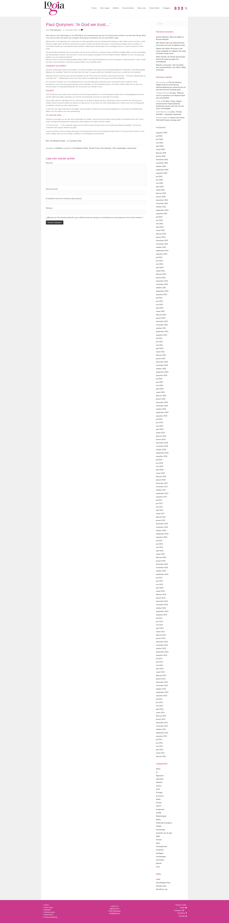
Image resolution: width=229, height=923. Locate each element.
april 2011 (159, 749)
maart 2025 (160, 190)
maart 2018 (160, 473)
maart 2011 (160, 753)
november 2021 (162, 325)
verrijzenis (160, 850)
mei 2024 (159, 224)
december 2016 (162, 524)
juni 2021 (159, 342)
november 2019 (162, 406)
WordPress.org (161, 889)
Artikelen (58, 148)
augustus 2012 (161, 696)
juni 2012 (159, 702)
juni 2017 (159, 503)
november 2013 (162, 645)
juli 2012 (159, 699)
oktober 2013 (161, 648)
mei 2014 (159, 625)
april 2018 (160, 470)
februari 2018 (161, 476)
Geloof (158, 806)
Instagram (178, 910)
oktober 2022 (161, 288)
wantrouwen (131, 148)
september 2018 (162, 453)
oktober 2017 (161, 490)
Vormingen (160, 860)
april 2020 (160, 389)
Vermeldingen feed (163, 883)
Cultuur (158, 786)
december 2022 (162, 281)
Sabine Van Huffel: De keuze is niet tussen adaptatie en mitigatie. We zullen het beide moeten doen (171, 51)
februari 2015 (161, 594)
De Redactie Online (80, 148)
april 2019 (160, 429)
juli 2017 (159, 500)
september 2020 (162, 372)
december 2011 (162, 723)
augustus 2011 (161, 736)
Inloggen (166, 8)
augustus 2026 (161, 133)
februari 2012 (161, 716)
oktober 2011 (161, 729)
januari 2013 (160, 679)
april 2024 (160, 227)
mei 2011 (159, 746)
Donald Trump (94, 148)
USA (114, 148)
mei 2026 (159, 143)
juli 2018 (159, 460)
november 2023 (162, 244)
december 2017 (162, 483)
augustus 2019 (161, 416)
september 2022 (162, 291)
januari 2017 (160, 520)
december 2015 (162, 564)
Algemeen (160, 776)
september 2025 (162, 170)
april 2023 (160, 267)
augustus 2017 (161, 497)
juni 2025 (159, 180)
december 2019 (162, 402)
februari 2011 (161, 756)
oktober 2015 (161, 571)
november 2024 (162, 203)
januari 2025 (160, 197)
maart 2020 (160, 392)
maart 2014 (160, 632)
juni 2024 (159, 220)
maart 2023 (160, 271)
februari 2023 (161, 274)
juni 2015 (159, 581)
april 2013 (160, 669)
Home (94, 8)
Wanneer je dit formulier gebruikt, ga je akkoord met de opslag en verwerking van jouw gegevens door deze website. (95, 217)
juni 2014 (159, 621)
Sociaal (158, 840)
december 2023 (162, 240)
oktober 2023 (161, 247)
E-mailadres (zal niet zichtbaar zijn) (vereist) (63, 198)
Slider (158, 836)
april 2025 (160, 187)
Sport (158, 843)
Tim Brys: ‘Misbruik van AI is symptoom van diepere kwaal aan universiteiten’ (170, 95)
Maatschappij (161, 816)
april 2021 (160, 348)
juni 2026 (159, 139)
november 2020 (162, 365)
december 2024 (162, 200)
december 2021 (162, 321)
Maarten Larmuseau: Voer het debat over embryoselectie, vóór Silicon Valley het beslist (171, 67)
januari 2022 (160, 318)
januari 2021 (160, 358)
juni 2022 (159, 301)
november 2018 (162, 446)
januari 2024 (160, 237)
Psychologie (160, 830)
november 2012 (162, 685)
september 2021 (162, 331)
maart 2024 (160, 230)
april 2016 (160, 551)
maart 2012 (160, 712)
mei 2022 (159, 304)
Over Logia (104, 8)
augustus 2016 (161, 537)
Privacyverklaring (50, 917)
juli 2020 (159, 379)
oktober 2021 (161, 328)
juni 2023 (159, 261)
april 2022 (160, 308)
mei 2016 (159, 547)
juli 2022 (159, 298)
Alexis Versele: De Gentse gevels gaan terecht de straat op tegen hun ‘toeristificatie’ (170, 59)
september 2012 (162, 692)
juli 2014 (159, 618)
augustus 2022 (161, 294)
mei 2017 (159, 507)
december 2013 (162, 642)
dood (158, 789)
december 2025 (162, 159)
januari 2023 (160, 278)
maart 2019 (160, 433)
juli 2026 (159, 136)
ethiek (158, 799)
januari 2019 (160, 439)
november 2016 (162, 527)
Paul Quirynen (106, 148)
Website (49, 208)
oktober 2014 (161, 608)
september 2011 (162, 733)
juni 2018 (159, 463)
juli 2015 (159, 578)
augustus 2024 (161, 213)
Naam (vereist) (52, 189)
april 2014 (160, 628)
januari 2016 (160, 561)
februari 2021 (161, 355)
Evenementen (128, 8)
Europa (158, 802)
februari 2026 (161, 153)
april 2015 (160, 588)
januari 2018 (160, 480)
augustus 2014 (161, 615)
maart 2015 (160, 591)
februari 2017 (161, 517)
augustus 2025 (161, 173)
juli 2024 (159, 217)
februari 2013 (161, 675)
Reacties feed (161, 886)
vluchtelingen (161, 856)
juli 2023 (159, 257)
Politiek (158, 826)
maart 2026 (160, 149)
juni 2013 (159, 662)
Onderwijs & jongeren (164, 823)
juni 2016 (159, 544)
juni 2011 (159, 743)
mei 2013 (159, 665)
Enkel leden (154, 8)
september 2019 (162, 412)
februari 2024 (161, 234)
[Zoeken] (184, 8)
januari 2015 (160, 598)
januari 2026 (160, 156)
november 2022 (162, 284)
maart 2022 (160, 311)
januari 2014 (160, 638)
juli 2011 (159, 739)
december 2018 (162, 443)
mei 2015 (159, 584)
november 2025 (162, 163)
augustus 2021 (161, 335)
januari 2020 (160, 399)
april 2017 (160, 510)
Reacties (49, 163)
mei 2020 (159, 385)
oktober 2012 (161, 689)
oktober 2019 (161, 409)
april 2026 (160, 146)
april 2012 (160, 709)
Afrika (158, 769)
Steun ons (141, 8)
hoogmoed (160, 809)
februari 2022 (161, 315)
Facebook (180, 913)
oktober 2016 (161, 530)
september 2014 (162, 611)
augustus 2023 (161, 254)
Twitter (182, 908)
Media (158, 819)
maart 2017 (160, 513)
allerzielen (160, 779)
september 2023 (162, 251)
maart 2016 (160, 554)
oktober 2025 (161, 166)
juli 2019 (159, 419)
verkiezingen (121, 148)
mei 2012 (159, 706)
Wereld (158, 863)
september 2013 (162, 652)
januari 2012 (160, 719)
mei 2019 (159, 426)
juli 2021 (159, 338)
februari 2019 (161, 436)
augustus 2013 (161, 655)
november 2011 (162, 726)
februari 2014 (161, 635)
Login (158, 879)
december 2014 (162, 601)
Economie (160, 796)
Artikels (116, 8)
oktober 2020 (161, 369)
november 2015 (162, 567)
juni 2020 (159, 382)
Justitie (158, 813)
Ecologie (159, 792)
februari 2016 (161, 557)
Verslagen (160, 853)
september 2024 (162, 210)
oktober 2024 (161, 207)
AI (157, 772)
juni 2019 (159, 422)
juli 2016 (159, 541)
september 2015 (162, 574)
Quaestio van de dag (164, 833)
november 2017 (162, 487)
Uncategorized (161, 846)
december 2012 (162, 682)
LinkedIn (181, 916)
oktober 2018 (161, 449)
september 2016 (162, 534)
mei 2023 (159, 264)
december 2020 (162, 362)
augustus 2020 (161, 375)
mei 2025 (159, 183)
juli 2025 (159, 176)
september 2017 (162, 493)
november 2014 (162, 604)
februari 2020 (161, 396)
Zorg (158, 867)
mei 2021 (159, 345)
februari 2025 (161, 193)
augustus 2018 (161, 456)
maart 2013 (160, 672)
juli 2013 (159, 658)
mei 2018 (159, 466)
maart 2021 (160, 352)
